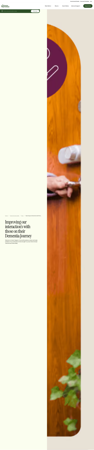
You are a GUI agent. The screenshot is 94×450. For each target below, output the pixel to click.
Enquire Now (88, 6)
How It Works (65, 6)
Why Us (56, 6)
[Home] (5, 6)
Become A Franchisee (84, 1)
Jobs (91, 1)
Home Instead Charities (74, 1)
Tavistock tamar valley (14, 215)
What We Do (48, 6)
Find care (35, 11)
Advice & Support (75, 6)
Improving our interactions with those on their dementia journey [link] (34, 215)
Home (6, 215)
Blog (22, 215)
